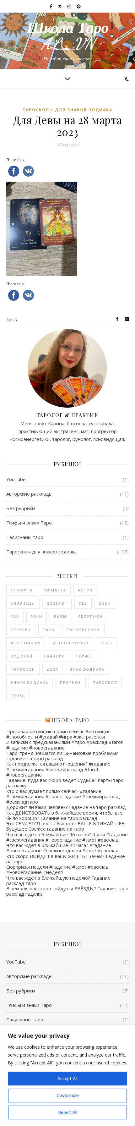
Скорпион (90, 616)
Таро (49, 629)
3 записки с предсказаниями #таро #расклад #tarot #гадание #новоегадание (64, 744)
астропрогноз (70, 642)
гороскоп (23, 669)
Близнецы (23, 603)
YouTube (16, 479)
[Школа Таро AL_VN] (67, 41)
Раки (36, 616)
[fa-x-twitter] (60, 6)
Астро (85, 590)
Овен (105, 603)
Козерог (57, 603)
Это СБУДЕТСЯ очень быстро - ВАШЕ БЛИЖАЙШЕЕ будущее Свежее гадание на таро (65, 826)
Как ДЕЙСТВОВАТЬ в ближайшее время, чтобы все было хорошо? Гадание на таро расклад (64, 815)
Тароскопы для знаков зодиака (67, 110)
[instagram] (70, 6)
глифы (84, 656)
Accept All (67, 1078)
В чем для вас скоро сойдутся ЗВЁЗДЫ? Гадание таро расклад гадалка (67, 891)
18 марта (55, 590)
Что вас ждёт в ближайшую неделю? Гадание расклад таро (58, 880)
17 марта (22, 590)
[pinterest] (79, 6)
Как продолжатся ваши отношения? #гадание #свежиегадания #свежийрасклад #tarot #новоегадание (58, 769)
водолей (22, 656)
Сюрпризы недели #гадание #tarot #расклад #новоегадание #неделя (57, 869)
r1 (15, 319)
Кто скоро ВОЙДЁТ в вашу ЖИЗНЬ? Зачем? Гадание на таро (65, 859)
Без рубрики (20, 508)
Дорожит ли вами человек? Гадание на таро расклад (66, 807)
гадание (54, 656)
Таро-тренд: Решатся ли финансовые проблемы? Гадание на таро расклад (62, 755)
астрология (26, 642)
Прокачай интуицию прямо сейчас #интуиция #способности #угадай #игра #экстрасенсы (58, 734)
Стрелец (21, 629)
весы (106, 642)
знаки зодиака (29, 682)
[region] (67, 1075)
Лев (83, 603)
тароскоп (105, 682)
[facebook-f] (51, 6)
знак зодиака (87, 669)
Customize (68, 1095)
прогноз (70, 682)
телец (18, 695)
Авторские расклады (29, 494)
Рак (15, 616)
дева (52, 669)
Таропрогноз (83, 629)
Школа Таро (70, 720)
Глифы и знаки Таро (29, 522)
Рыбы (60, 616)
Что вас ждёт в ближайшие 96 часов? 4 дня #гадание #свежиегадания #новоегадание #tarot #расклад (67, 837)
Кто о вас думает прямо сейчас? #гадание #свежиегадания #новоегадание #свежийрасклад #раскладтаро (63, 796)
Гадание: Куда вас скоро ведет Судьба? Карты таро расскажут (65, 782)
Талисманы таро (24, 537)
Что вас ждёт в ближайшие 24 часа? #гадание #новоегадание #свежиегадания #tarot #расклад (62, 848)
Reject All (67, 1112)
